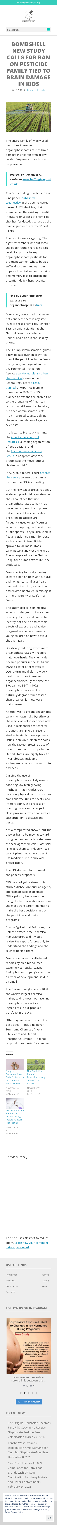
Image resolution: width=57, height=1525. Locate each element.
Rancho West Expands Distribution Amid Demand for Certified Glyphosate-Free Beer (28, 1447)
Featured (31, 90)
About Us (10, 1280)
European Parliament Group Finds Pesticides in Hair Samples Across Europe (15, 1077)
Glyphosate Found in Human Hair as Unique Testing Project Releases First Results (15, 1116)
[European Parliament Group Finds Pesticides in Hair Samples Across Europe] (15, 1064)
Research (10, 1292)
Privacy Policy (17, 1512)
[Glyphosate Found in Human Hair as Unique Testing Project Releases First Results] (15, 1103)
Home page (11, 1274)
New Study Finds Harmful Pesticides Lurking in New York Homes (36, 1077)
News (44, 1286)
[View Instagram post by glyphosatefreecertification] (47, 1370)
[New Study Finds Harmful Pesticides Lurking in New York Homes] (36, 1064)
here (39, 305)
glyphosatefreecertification (28, 1321)
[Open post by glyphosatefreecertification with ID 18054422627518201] (29, 1346)
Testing (45, 1280)
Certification (12, 1286)
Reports (41, 90)
